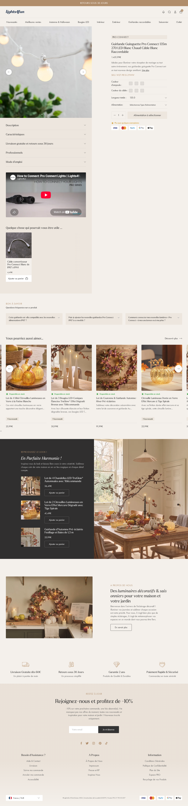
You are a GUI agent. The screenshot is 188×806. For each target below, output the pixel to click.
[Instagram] (93, 743)
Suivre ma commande (33, 770)
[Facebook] (81, 743)
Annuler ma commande (33, 774)
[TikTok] (106, 743)
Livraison (33, 765)
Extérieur (116, 22)
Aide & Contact (33, 761)
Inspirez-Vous (94, 774)
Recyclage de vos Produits (154, 779)
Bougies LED (83, 22)
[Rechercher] (169, 12)
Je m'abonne (108, 729)
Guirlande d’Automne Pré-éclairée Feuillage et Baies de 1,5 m (64, 531)
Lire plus (145, 70)
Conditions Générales (155, 761)
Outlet (179, 22)
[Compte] (175, 12)
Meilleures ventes (33, 22)
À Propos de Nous (94, 761)
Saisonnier (163, 22)
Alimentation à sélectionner (147, 115)
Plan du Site (155, 770)
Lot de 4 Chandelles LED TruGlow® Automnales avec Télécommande (64, 479)
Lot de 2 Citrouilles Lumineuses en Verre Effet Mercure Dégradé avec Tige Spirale (64, 505)
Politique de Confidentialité (155, 765)
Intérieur (100, 22)
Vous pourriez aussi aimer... (24, 338)
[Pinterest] (100, 743)
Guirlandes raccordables (139, 22)
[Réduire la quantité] (113, 115)
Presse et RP (94, 770)
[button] (163, 12)
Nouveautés (11, 22)
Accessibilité (33, 779)
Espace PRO (154, 774)
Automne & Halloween (59, 22)
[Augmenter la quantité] (124, 115)
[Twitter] (87, 743)
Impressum (94, 765)
